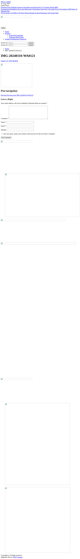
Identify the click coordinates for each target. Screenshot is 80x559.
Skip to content (6, 2)
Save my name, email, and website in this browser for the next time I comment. (29, 134)
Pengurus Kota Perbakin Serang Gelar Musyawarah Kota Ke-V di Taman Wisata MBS (29, 7)
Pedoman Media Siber (16, 37)
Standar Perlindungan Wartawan (15, 39)
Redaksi (7, 33)
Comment (5, 118)
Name (3, 122)
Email (3, 126)
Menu (3, 28)
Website (3, 130)
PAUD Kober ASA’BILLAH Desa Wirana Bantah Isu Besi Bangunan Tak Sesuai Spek (30, 13)
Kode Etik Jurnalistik (16, 35)
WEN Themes (17, 557)
